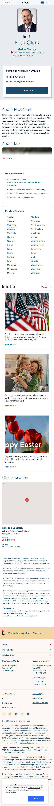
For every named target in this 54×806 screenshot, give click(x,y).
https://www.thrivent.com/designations (22, 616)
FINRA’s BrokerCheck (42, 767)
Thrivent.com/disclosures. (26, 743)
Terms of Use (38, 698)
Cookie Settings (8, 694)
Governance (7, 703)
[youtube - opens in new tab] (28, 714)
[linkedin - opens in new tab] (10, 714)
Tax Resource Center (10, 707)
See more (6, 158)
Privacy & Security (40, 703)
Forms (4, 698)
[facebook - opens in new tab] (4, 714)
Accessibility (37, 694)
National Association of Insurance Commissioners (23, 563)
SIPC (4, 738)
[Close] (44, 781)
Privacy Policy (34, 787)
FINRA (41, 736)
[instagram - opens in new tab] (22, 714)
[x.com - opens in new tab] (16, 714)
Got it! (36, 799)
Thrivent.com (26, 767)
